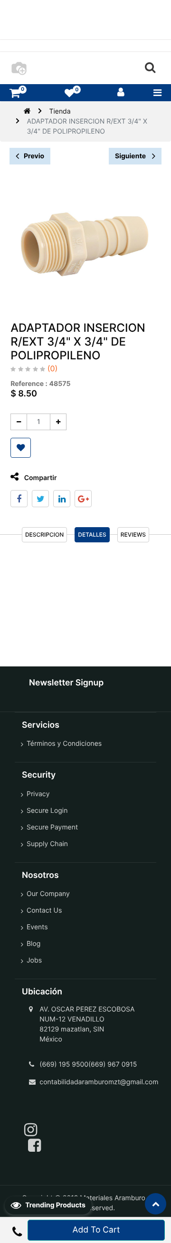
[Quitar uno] (18, 422)
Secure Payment (52, 827)
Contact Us (44, 910)
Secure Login (47, 811)
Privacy (38, 794)
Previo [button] (34, 156)
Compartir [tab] (39, 478)
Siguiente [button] (131, 156)
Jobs (34, 960)
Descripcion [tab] (44, 534)
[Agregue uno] (58, 422)
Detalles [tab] (92, 534)
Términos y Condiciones (64, 744)
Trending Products (55, 1205)
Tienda (59, 111)
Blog (33, 944)
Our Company (48, 894)
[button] (20, 448)
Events (37, 927)
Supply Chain (47, 844)
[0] (15, 92)
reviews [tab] (133, 534)
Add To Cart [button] (96, 1230)
